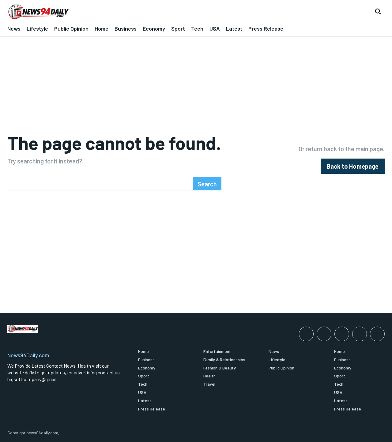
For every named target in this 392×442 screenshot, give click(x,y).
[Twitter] (377, 334)
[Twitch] (359, 334)
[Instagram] (324, 334)
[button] (378, 11)
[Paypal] (341, 334)
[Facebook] (306, 334)
